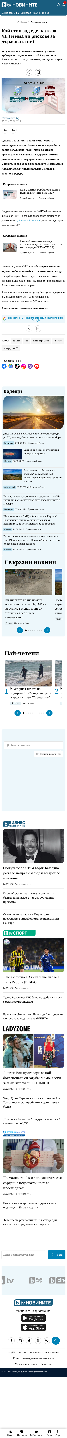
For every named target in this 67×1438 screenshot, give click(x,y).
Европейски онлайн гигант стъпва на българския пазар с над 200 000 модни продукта (28, 897)
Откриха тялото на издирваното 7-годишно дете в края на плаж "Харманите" (31, 693)
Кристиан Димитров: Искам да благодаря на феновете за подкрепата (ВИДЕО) (33, 1016)
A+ (13, 130)
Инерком (58, 340)
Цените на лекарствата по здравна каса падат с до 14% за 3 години (29, 1205)
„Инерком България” (29, 220)
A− (5, 130)
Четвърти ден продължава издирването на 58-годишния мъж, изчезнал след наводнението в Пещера (31, 499)
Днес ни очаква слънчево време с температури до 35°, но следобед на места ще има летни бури (32, 435)
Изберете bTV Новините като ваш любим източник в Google (36, 319)
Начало (23, 22)
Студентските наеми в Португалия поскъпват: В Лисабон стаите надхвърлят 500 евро (31, 918)
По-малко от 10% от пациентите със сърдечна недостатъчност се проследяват (32, 1182)
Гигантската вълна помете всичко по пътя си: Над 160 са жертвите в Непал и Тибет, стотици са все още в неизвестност (32, 539)
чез (26, 340)
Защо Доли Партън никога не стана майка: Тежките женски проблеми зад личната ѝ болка (32, 1102)
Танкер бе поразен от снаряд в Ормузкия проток (41, 451)
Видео (45, 12)
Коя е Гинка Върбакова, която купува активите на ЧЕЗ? (40, 191)
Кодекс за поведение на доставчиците (33, 1358)
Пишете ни (46, 1364)
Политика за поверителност (45, 1352)
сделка (16, 340)
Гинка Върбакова (41, 340)
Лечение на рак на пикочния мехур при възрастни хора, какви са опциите (30, 1222)
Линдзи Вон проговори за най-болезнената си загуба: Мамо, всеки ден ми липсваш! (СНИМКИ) (32, 1077)
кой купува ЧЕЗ (11, 348)
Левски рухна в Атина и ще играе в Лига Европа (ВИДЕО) (31, 979)
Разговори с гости (39, 22)
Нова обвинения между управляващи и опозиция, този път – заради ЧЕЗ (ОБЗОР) (41, 244)
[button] (20, 630)
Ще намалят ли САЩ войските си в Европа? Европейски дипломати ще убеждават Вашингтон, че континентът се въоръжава (30, 519)
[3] (63, 5)
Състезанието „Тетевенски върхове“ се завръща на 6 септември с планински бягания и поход (43, 475)
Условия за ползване (26, 1364)
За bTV (11, 1352)
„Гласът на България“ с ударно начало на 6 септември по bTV (31, 1121)
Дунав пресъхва (10, 12)
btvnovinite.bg (10, 118)
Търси (58, 1254)
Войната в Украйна (30, 12)
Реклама (22, 1352)
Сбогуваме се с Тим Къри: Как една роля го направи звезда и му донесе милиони (31, 873)
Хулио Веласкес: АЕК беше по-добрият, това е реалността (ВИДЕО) (32, 999)
